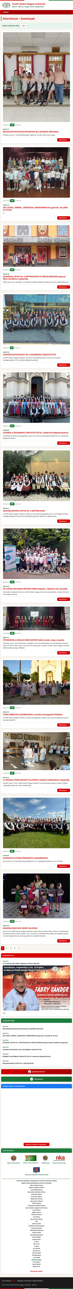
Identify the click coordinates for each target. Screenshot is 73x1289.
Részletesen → (63, 140)
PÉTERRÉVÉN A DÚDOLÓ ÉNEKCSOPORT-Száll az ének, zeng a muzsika (33, 640)
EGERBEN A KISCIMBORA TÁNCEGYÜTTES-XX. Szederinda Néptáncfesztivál (35, 432)
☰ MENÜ (6, 12)
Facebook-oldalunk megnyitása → (36, 1144)
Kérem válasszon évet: (11, 26)
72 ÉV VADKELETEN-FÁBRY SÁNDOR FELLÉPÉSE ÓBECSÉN (21, 963)
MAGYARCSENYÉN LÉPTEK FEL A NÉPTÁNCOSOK (24, 511)
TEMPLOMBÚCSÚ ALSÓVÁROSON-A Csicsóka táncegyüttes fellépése (33, 714)
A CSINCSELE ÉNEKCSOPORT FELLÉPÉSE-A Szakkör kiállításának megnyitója (36, 780)
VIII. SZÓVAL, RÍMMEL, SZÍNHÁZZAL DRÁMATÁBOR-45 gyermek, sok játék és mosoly (35, 208)
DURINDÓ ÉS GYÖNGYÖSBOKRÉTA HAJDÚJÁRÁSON (25, 858)
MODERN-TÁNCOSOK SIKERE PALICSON (20, 928)
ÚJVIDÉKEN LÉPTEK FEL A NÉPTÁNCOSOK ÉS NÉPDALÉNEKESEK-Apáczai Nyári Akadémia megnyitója (34, 277)
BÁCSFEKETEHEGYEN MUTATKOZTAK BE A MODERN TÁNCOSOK (30, 131)
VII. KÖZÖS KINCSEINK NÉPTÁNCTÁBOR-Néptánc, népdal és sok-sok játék (35, 589)
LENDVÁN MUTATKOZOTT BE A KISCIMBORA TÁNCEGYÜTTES (29, 354)
